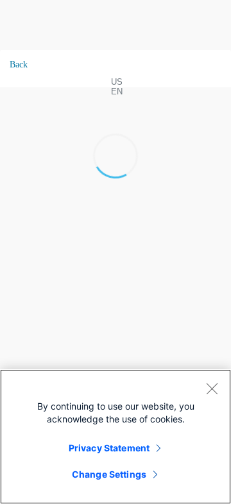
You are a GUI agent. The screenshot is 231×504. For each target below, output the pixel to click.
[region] (115, 436)
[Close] (211, 388)
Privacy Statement (109, 447)
